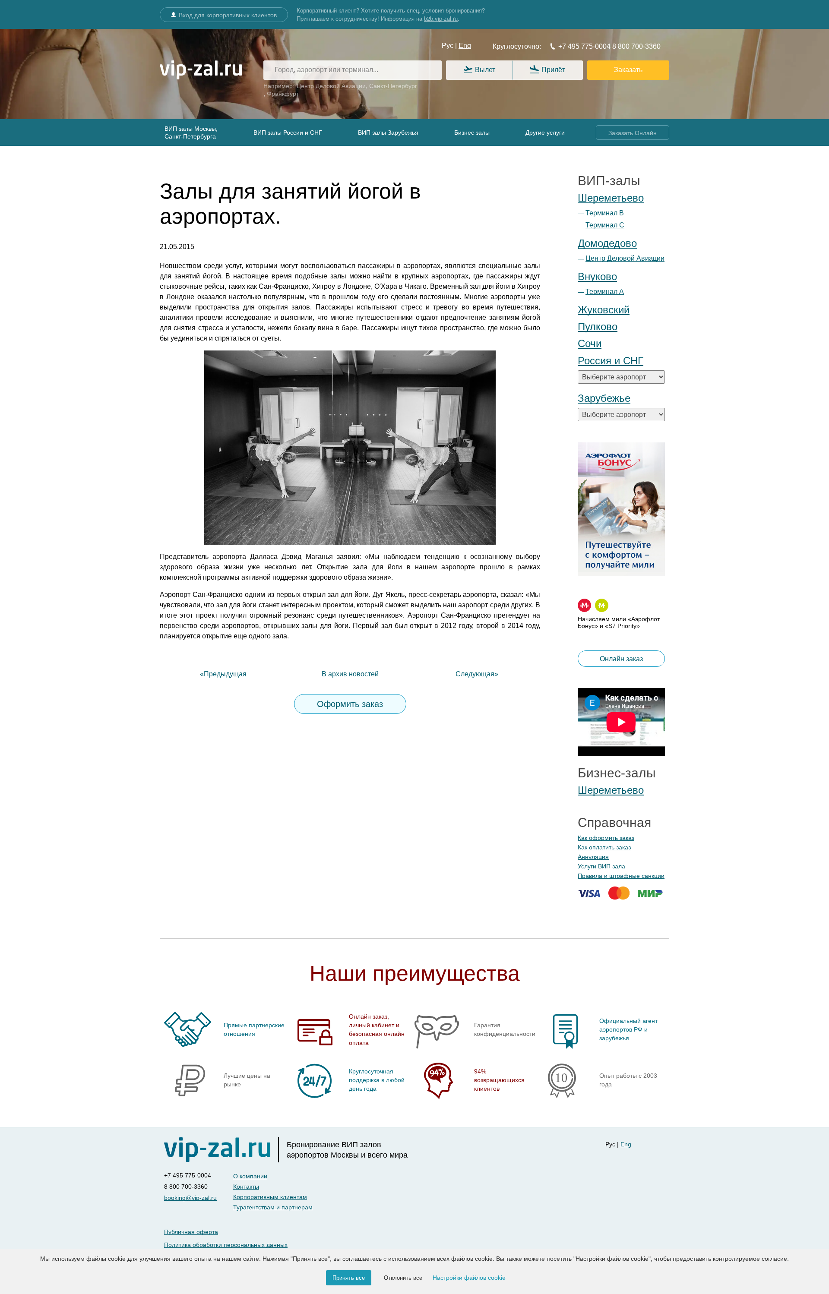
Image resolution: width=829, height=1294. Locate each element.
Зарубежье (604, 398)
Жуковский (604, 310)
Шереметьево (611, 198)
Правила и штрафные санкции (621, 875)
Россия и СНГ (610, 360)
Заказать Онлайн (632, 132)
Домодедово (607, 243)
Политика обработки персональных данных (226, 1244)
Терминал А (604, 291)
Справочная (614, 822)
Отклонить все (403, 1278)
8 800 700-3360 (636, 46)
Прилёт (553, 69)
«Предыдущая (223, 674)
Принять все (348, 1278)
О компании (250, 1176)
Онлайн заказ (621, 659)
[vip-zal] (221, 1149)
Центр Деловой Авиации (624, 258)
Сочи (589, 343)
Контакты (246, 1186)
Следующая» (477, 674)
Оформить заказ (350, 704)
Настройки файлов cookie (469, 1277)
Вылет (485, 69)
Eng (465, 45)
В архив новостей (350, 674)
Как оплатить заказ (604, 847)
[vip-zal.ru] (201, 70)
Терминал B (604, 213)
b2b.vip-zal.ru (441, 18)
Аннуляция (593, 856)
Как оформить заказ (606, 837)
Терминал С (604, 225)
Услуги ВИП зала (601, 866)
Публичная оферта (191, 1231)
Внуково (597, 276)
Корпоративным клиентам (270, 1196)
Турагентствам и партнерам (273, 1207)
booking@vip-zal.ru (190, 1197)
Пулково (597, 326)
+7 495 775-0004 (584, 46)
